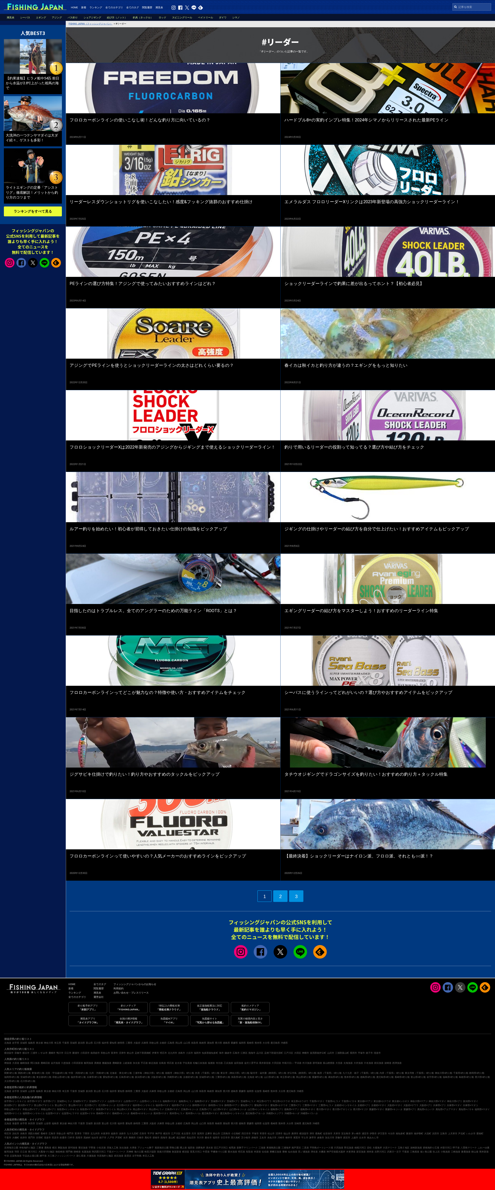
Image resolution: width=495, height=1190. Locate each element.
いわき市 (470, 1133)
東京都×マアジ (365, 1101)
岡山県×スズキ (124, 1109)
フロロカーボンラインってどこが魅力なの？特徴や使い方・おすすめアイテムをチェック (158, 692)
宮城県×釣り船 (206, 1077)
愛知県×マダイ (261, 1105)
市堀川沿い (288, 1063)
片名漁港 (368, 1063)
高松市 (148, 1137)
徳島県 (226, 1043)
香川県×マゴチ (360, 1109)
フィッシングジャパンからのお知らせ (135, 984)
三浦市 (33, 1053)
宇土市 (304, 1137)
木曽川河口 (446, 1147)
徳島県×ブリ (277, 1109)
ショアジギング (92, 17)
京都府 (163, 1043)
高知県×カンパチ (426, 1109)
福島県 (31, 1043)
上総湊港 (127, 1063)
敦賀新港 (176, 1151)
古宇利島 (137, 1155)
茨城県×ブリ (233, 1101)
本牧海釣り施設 (27, 1147)
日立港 (23, 1151)
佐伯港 (265, 1151)
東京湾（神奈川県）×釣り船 (234, 1073)
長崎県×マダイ (103, 1113)
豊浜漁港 (83, 1147)
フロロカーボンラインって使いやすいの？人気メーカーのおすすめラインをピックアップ (158, 856)
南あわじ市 (373, 1137)
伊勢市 (373, 1133)
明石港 (170, 1063)
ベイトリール (205, 17)
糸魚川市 (272, 1137)
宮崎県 (297, 1123)
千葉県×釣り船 (460, 1073)
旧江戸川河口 (221, 1147)
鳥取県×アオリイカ (106, 1109)
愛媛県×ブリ (410, 1109)
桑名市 (208, 1137)
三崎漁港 (455, 1151)
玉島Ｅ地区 (403, 1147)
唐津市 (294, 1133)
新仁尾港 (81, 1155)
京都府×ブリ (364, 1105)
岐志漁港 (153, 1063)
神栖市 (305, 1053)
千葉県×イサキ (349, 1101)
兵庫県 (144, 1043)
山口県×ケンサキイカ (259, 1109)
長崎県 (250, 1043)
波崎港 (387, 1063)
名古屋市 (186, 1133)
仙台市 (94, 1137)
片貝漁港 (338, 1147)
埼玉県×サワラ (264, 1101)
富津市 (114, 1053)
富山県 (89, 1043)
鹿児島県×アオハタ (255, 1113)
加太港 (136, 1063)
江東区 (244, 1053)
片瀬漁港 (91, 1155)
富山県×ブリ (61, 1105)
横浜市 (25, 1053)
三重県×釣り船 (222, 1077)
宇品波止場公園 (30, 1155)
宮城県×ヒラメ (64, 1101)
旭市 (221, 1053)
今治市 (391, 1133)
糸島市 (181, 1053)
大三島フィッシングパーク (61, 1155)
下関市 (86, 1133)
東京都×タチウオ (382, 1101)
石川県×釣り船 (27, 1081)
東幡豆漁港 (275, 1151)
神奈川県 (48, 1043)
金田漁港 (238, 1063)
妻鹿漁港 (465, 1151)
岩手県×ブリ (49, 1101)
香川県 (218, 1043)
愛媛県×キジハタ (394, 1109)
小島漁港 (445, 1151)
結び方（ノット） (117, 17)
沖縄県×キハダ (292, 1113)
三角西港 (414, 1151)
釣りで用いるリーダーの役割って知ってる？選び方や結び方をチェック (354, 447)
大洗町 (427, 1133)
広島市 (236, 1053)
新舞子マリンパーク (247, 1147)
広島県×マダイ (172, 1109)
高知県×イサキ (466, 1109)
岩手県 (15, 1043)
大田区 (297, 1053)
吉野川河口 (380, 1151)
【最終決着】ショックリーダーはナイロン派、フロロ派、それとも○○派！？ (358, 856)
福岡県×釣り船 (11, 1077)
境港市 (377, 1053)
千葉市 (7, 1137)
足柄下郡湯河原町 (273, 1053)
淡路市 (122, 1133)
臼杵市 (71, 1137)
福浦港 (211, 1063)
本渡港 (257, 1151)
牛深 (6, 1155)
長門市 (31, 1137)
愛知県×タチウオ (279, 1105)
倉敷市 (320, 1137)
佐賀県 (258, 1091)
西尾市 (79, 1137)
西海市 (163, 1137)
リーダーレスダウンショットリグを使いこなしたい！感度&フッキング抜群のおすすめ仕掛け (161, 201)
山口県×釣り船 (271, 1077)
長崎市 (44, 1133)
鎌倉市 (228, 1053)
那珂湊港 (317, 1063)
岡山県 (178, 1043)
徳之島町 (181, 1137)
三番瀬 (39, 1147)
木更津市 (105, 1133)
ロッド (162, 17)
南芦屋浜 (296, 1147)
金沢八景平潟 (251, 1063)
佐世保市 (327, 1133)
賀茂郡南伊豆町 (318, 1053)
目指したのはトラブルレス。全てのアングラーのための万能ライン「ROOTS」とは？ (153, 610)
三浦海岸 (286, 1147)
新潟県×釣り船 (142, 1077)
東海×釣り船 (38, 1073)
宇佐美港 (187, 1063)
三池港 (262, 1147)
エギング (41, 17)
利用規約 (119, 988)
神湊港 (7, 1063)
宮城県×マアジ (80, 1101)
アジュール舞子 (145, 1147)
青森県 (15, 1123)
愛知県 (113, 1043)
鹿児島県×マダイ (210, 1113)
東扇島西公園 (273, 1147)
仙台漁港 (292, 1151)
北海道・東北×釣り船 (121, 1073)
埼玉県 (57, 1043)
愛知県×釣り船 (110, 1077)
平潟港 (297, 1063)
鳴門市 (70, 1133)
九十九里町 (132, 1133)
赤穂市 (254, 1137)
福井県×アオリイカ (181, 1105)
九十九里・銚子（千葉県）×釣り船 (361, 1073)
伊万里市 (382, 1133)
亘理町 (39, 1137)
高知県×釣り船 (335, 1077)
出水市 (362, 1137)
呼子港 (456, 1147)
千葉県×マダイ (316, 1101)
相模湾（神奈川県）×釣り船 (179, 1073)
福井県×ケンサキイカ (144, 1105)
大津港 (133, 1147)
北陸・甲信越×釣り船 (56, 1073)
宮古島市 (346, 1133)
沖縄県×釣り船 (174, 1077)
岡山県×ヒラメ (156, 1109)
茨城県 (73, 1043)
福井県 (105, 1043)
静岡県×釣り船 (476, 1073)
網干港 (43, 1155)
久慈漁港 (65, 1063)
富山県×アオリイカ (44, 1105)
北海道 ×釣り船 (255, 1077)
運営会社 (99, 997)
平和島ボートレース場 (321, 1147)
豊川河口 (32, 1151)
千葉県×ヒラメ (333, 1101)
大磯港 (322, 1151)
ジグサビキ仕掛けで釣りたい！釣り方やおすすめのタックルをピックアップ (145, 774)
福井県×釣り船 (78, 1077)
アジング (57, 17)
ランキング (96, 7)
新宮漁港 (361, 1151)
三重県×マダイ (309, 1105)
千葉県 (65, 1043)
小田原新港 (77, 1063)
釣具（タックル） (143, 17)
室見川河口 (196, 1151)
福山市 (286, 1133)
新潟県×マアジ (25, 1105)
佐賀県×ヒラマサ (70, 1113)
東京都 (39, 1043)
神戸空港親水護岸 (336, 1151)
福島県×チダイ (202, 1101)
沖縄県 (284, 1043)
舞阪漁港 (62, 1147)
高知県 (210, 1043)
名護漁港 (86, 1151)
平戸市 (150, 1133)
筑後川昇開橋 (164, 1151)
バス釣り (73, 17)
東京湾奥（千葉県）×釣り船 (419, 1073)
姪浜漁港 (378, 1063)
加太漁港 (124, 1147)
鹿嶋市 (52, 1053)
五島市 (443, 1133)
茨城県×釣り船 (27, 1077)
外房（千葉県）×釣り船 (207, 1073)
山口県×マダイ (220, 1109)
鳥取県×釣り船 (238, 1077)
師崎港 (77, 1151)
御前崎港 (60, 1151)
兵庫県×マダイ (454, 1105)
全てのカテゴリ (114, 7)
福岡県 (242, 1043)
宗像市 (18, 1053)
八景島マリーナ (469, 1147)
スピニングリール (182, 17)
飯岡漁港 (88, 1063)
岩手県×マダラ (34, 1101)
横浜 (54, 1147)
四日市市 (246, 1133)
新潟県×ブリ (10, 1105)
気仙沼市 (191, 1137)
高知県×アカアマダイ (447, 1109)
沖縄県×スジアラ (274, 1113)
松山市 (271, 1133)
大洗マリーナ (390, 1147)
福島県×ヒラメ (186, 1101)
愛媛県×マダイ (376, 1109)
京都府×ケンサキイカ (346, 1105)
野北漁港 (348, 1147)
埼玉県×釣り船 (287, 1077)
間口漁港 (35, 1063)
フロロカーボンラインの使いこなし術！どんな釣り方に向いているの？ (140, 120)
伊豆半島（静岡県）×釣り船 (301, 1073)
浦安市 (365, 1133)
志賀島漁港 (15, 1155)
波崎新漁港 (416, 1147)
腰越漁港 (106, 1063)
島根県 (202, 1043)
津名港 (314, 1151)
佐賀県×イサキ (87, 1113)
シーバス (25, 17)
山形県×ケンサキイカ (151, 1101)
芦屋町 (118, 1137)
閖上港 (183, 1147)
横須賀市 (9, 1053)
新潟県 (81, 1043)
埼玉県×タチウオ (281, 1101)
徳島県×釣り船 (367, 1077)
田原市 (55, 1137)
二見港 (305, 1147)
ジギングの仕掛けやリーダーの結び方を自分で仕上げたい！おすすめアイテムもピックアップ (376, 528)
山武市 (330, 1053)
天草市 (336, 1133)
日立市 (67, 1053)
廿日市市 (225, 1137)
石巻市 (142, 1133)
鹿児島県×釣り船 (385, 1077)
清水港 (209, 1147)
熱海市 (251, 1053)
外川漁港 (307, 1063)
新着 (83, 7)
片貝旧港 (276, 1063)
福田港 (191, 1147)
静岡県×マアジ (232, 1105)
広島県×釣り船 (126, 1077)
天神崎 (129, 1151)
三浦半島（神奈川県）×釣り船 (148, 1073)
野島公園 (174, 1147)
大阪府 (136, 1043)
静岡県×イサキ (216, 1105)
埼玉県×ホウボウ (299, 1101)
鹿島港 (47, 1147)
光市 (125, 1137)
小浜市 (189, 1053)
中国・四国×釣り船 (78, 1073)
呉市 (194, 1133)
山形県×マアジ (131, 1101)
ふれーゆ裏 (483, 1147)
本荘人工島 (148, 1155)
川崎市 (280, 1137)
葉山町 (171, 1137)
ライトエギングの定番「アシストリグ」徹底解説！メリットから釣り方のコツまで (32, 192)
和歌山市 (105, 1053)
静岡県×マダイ (199, 1105)
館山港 (474, 1151)
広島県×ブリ (205, 1109)
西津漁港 (397, 1063)
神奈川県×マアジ (419, 1101)
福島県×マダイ (170, 1101)
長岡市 (353, 1053)
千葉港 (405, 1151)
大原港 (15, 1063)
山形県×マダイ (115, 1101)
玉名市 (262, 1137)
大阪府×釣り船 (158, 1077)
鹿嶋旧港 (45, 1063)
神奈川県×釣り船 (443, 1073)
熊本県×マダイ (161, 1113)
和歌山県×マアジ (31, 1109)
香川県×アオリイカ (342, 1109)
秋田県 (31, 1123)
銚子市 (369, 1053)
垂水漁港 (232, 1151)
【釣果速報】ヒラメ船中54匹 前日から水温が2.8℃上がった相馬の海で (32, 83)
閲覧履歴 (147, 7)
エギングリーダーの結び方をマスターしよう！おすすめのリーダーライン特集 (361, 610)
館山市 (130, 1053)
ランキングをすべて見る (33, 211)
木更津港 (350, 1151)
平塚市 (361, 1053)
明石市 (163, 1053)
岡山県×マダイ (140, 1109)
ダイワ (222, 17)
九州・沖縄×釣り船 (99, 1073)
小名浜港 (101, 1147)
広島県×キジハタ (189, 1109)
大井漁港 (358, 1063)
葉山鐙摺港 (329, 1063)
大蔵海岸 (377, 1147)
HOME (74, 7)
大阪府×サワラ (410, 1105)
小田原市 (85, 1053)
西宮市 (346, 1137)
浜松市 (15, 1133)
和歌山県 (154, 1043)
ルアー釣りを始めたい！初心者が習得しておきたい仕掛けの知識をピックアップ (148, 528)
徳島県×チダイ (307, 1109)
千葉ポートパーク (116, 1151)
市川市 (200, 1137)
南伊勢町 (418, 1133)
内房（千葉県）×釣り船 (392, 1073)
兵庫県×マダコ (470, 1105)
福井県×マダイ (163, 1105)
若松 (369, 1147)
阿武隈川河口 (99, 1151)
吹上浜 (436, 1151)
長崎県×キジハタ (121, 1113)
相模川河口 (360, 1147)
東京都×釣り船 (43, 1077)
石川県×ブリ (90, 1105)
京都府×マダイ (378, 1105)
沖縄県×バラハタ (309, 1113)
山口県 (186, 1043)
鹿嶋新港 (117, 1063)
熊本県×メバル (193, 1113)
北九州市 (172, 1053)
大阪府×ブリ (425, 1105)
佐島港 (162, 1063)
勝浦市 (75, 1053)
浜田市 (435, 1133)
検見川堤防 (150, 1151)
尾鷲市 (296, 1137)
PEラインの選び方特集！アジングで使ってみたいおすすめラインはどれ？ (143, 283)
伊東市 (155, 1053)
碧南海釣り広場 (431, 1147)
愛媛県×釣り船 (319, 1077)
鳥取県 (194, 1043)
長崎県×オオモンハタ (142, 1113)
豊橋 (284, 1151)
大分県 (266, 1043)
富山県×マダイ (76, 1105)
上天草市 (452, 1133)
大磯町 (15, 1137)
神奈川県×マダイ (437, 1101)
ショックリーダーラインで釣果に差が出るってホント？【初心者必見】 (354, 283)
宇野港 (92, 1147)
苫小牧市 (245, 1137)
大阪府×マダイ (394, 1105)
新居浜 (127, 1155)
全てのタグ (132, 7)
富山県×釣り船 (418, 1077)
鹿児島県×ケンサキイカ (232, 1113)
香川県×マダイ (323, 1109)
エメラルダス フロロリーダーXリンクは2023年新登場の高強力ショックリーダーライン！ (372, 201)
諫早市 (312, 1137)
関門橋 (69, 1151)
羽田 (17, 1151)
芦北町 (461, 1133)
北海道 (7, 1043)
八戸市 (110, 1137)
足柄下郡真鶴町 (143, 1053)
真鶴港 (97, 1063)
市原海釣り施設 (105, 1155)
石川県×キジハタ (107, 1105)
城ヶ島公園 (426, 1151)
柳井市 (288, 1137)
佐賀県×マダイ (53, 1113)
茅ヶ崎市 (356, 1133)
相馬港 (232, 1147)
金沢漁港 (55, 1063)
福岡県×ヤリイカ (13, 1113)
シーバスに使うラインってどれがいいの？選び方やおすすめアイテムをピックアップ (368, 692)
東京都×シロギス (400, 1101)
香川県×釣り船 (482, 1077)
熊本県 (258, 1043)
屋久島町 (235, 1137)
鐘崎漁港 (24, 1063)
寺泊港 (219, 1063)
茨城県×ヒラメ (248, 1101)
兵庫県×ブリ (439, 1105)
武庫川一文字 (394, 1151)
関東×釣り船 (10, 1073)
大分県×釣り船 (11, 1081)
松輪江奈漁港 (200, 1063)
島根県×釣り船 (466, 1077)
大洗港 (338, 1063)
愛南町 (479, 1133)
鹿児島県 (275, 1043)
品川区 (259, 1053)
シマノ (236, 17)
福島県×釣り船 (450, 1077)
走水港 (178, 1063)
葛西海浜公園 (162, 1147)
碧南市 (156, 1137)
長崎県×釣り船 (402, 1077)
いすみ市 (43, 1053)
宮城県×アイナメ (98, 1101)
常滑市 (263, 1133)
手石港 (144, 1063)
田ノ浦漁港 (304, 1151)
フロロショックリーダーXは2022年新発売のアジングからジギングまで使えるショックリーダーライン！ (172, 447)
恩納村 (87, 1137)
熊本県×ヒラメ (177, 1113)
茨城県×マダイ (218, 1101)
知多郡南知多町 (210, 1053)
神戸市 (158, 1133)
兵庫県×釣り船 (94, 1077)
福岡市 (197, 1053)
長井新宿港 (265, 1063)
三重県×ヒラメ (326, 1105)
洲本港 (370, 1151)
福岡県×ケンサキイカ (34, 1113)
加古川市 (329, 1137)
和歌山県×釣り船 (61, 1077)
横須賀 (185, 1151)
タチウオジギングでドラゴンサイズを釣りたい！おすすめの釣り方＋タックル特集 (366, 774)
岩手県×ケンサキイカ (15, 1101)
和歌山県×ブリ (48, 1109)
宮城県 (23, 1043)
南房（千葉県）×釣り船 (329, 1073)
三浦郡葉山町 (342, 1053)
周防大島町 (34, 1133)
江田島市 (225, 1133)
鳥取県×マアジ (87, 1109)
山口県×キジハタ (238, 1109)
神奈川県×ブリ (454, 1101)
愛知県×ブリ (247, 1105)
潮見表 (159, 7)
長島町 (318, 1133)
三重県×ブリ (295, 1105)
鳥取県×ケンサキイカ (68, 1109)
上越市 (354, 1137)
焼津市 (23, 1137)
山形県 (31, 1091)
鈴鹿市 (63, 1137)
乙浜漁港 (228, 1063)
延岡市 (200, 1133)
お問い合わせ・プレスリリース (131, 992)
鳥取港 (249, 1151)
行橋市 (140, 1137)
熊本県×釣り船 (351, 1077)
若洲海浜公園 (11, 1147)
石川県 (97, 1043)
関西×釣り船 (24, 1073)
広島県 (170, 1043)
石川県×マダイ (124, 1105)
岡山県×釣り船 (303, 1077)
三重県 (128, 1043)
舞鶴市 (132, 1137)
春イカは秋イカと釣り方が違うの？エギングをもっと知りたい (346, 365)
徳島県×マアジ (291, 1109)
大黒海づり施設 (46, 1151)
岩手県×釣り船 (434, 1077)
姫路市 (114, 1133)
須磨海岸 (200, 1147)
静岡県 (121, 1043)
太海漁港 (348, 1063)
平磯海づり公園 (219, 1151)
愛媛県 (234, 1043)
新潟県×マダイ (470, 1101)
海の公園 (138, 1151)
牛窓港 (206, 1151)
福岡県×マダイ (482, 1109)
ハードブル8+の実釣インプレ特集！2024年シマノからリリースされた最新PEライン (366, 120)
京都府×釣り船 (190, 1077)
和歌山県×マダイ (13, 1109)
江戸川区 (288, 1053)
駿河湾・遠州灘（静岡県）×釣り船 (268, 1073)
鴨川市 (59, 1053)
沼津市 (122, 1053)
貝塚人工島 (112, 1147)
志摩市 (208, 1133)
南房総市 (95, 1053)
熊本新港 (484, 1151)
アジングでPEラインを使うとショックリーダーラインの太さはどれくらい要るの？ (152, 365)
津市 (312, 1133)
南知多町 (400, 1133)
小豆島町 (236, 1133)
